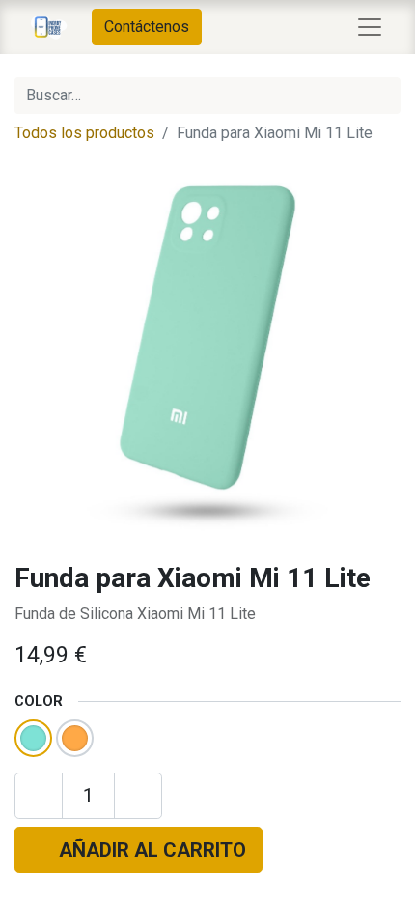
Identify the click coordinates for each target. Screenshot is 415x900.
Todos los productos (84, 133)
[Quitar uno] (38, 796)
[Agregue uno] (138, 796)
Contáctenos (146, 26)
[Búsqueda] (382, 95)
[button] (138, 850)
